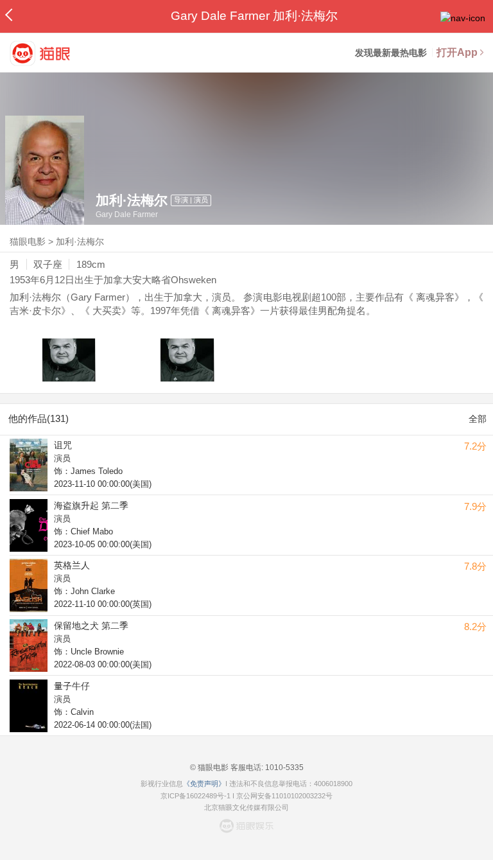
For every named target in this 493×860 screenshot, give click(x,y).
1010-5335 (283, 767)
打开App (457, 52)
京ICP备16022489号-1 (195, 796)
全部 (478, 419)
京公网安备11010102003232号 (284, 796)
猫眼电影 (28, 241)
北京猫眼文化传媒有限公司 (246, 807)
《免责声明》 (204, 783)
